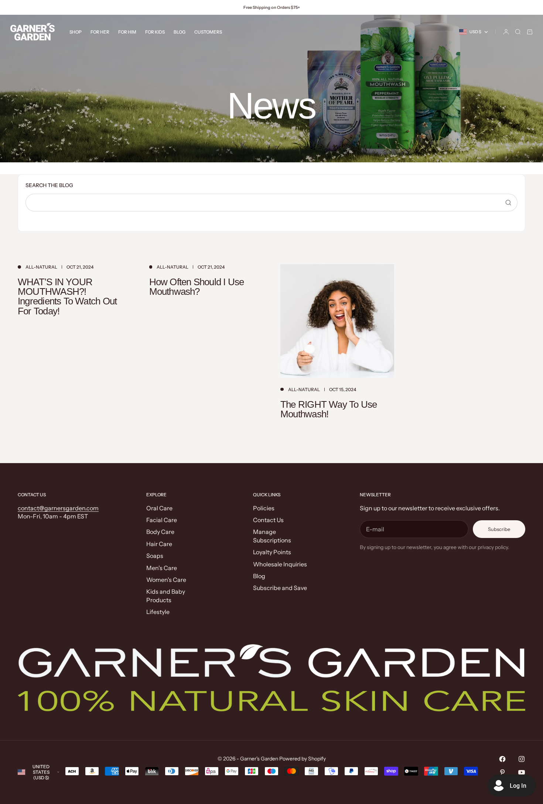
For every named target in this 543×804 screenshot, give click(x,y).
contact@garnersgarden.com (58, 508)
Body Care (160, 531)
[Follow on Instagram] (521, 759)
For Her (99, 32)
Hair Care (159, 544)
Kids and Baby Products (165, 595)
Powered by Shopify (302, 758)
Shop (75, 32)
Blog (179, 32)
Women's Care (166, 579)
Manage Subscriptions (272, 536)
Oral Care (159, 508)
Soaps (154, 555)
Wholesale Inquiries (280, 564)
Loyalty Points (272, 552)
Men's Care (161, 568)
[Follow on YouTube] (521, 772)
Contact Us (268, 520)
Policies (263, 508)
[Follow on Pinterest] (502, 772)
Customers (208, 32)
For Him (127, 32)
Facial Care (161, 520)
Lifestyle (158, 611)
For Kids (155, 32)
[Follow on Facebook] (502, 759)
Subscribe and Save (280, 587)
